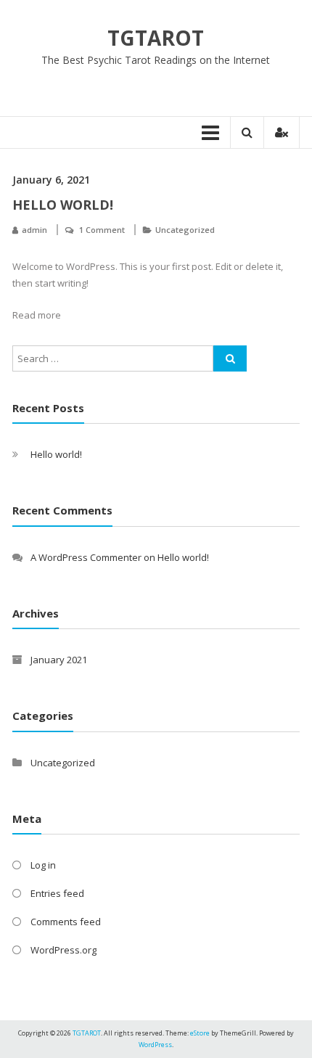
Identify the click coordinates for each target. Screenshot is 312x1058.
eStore (200, 1033)
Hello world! (62, 204)
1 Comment (102, 229)
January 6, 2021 (51, 179)
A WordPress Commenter (85, 557)
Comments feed (65, 921)
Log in (43, 865)
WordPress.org (63, 949)
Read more (36, 314)
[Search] (230, 358)
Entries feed (57, 893)
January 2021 (58, 659)
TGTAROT (155, 38)
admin (34, 229)
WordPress (155, 1044)
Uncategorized (185, 229)
